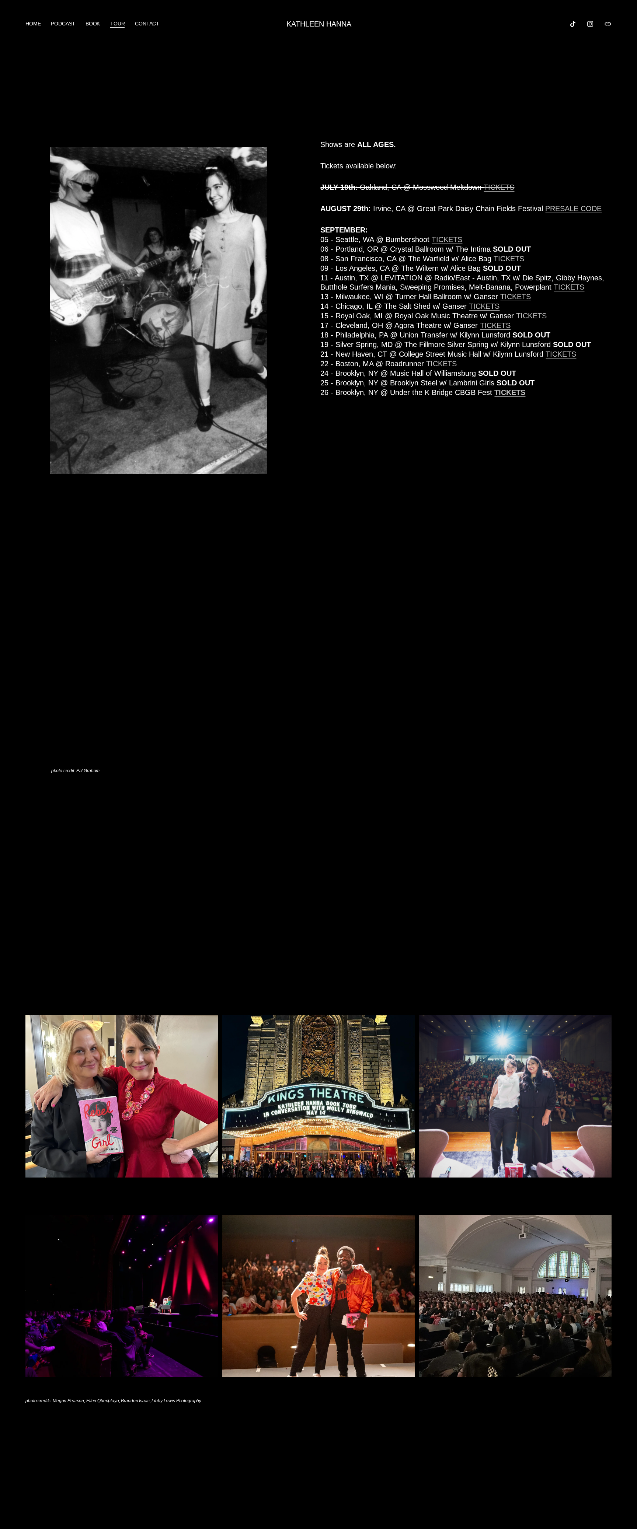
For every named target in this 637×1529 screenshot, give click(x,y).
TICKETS (509, 259)
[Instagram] (590, 24)
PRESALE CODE (573, 208)
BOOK (93, 24)
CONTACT (147, 24)
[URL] (608, 24)
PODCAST (63, 24)
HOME (33, 24)
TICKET (444, 239)
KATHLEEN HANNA (318, 24)
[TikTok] (573, 24)
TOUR (117, 24)
